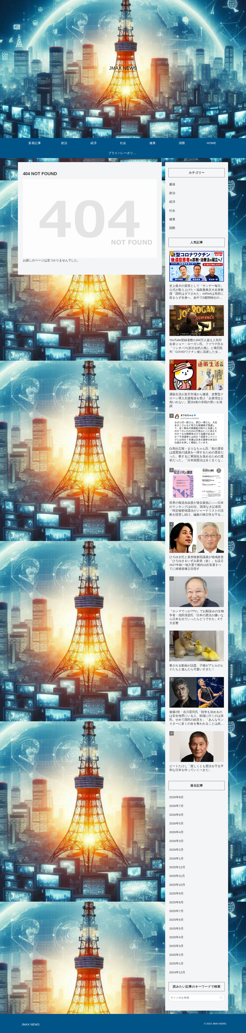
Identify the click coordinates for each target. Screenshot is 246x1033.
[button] (221, 998)
